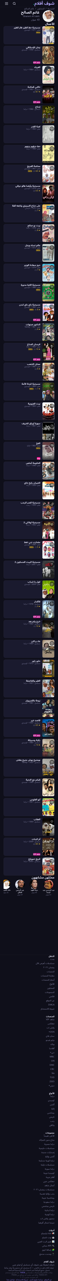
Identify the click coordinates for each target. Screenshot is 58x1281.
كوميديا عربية (48, 1173)
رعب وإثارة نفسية (47, 1194)
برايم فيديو (50, 1040)
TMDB (22, 1273)
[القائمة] (7, 3)
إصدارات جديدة (47, 1152)
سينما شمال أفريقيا (46, 1223)
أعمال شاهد (49, 1185)
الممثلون (40, 8)
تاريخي (51, 1117)
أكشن (52, 1104)
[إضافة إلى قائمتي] (52, 29)
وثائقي (51, 1125)
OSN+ (51, 1032)
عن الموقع (50, 1000)
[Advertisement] (29, 925)
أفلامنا (51, 1048)
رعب (52, 1121)
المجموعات (49, 992)
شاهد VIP (50, 1019)
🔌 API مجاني (48, 1246)
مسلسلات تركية (47, 1165)
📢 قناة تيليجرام (47, 1233)
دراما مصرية (49, 1144)
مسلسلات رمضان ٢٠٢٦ (44, 1189)
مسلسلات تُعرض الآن (45, 963)
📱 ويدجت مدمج (46, 1254)
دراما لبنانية (49, 1210)
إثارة (52, 1109)
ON (52, 1061)
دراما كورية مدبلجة (46, 1161)
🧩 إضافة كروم (48, 1250)
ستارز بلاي (50, 1036)
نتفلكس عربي (48, 1181)
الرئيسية (51, 8)
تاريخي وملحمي (48, 1206)
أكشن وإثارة (49, 1156)
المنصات (50, 971)
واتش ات (50, 1028)
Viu (53, 1073)
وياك (52, 1044)
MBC (52, 1057)
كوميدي (51, 1100)
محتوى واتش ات (47, 1218)
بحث (52, 959)
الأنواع (52, 984)
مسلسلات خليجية (46, 1148)
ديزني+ (51, 1086)
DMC (52, 1065)
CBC (52, 1069)
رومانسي (50, 1113)
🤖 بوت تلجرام (48, 1237)
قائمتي (51, 996)
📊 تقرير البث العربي (45, 1241)
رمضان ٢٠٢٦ (48, 967)
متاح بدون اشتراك (46, 1140)
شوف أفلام (43, 3)
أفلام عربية (50, 1177)
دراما (52, 1096)
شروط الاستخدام (47, 1009)
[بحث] (14, 3)
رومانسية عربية (48, 1198)
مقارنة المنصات (47, 976)
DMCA (51, 1005)
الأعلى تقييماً (49, 1136)
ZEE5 (52, 1081)
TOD (52, 1077)
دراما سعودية (48, 1202)
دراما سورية (49, 1169)
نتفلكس (51, 1023)
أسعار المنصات (48, 980)
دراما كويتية (49, 1214)
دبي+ (52, 1052)
